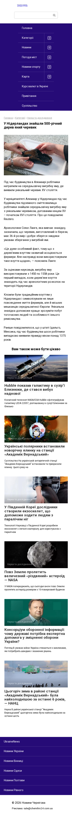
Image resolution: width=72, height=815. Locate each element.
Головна (27, 28)
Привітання (29, 95)
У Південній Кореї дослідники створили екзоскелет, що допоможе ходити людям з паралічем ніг (30, 513)
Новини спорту (31, 66)
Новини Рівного (13, 790)
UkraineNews (12, 741)
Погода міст (29, 57)
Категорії (27, 37)
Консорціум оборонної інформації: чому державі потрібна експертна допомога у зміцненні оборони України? (34, 635)
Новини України (14, 751)
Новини (26, 47)
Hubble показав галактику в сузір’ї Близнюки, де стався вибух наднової (34, 389)
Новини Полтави (14, 780)
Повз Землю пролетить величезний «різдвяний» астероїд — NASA (34, 576)
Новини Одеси (13, 770)
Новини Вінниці (13, 760)
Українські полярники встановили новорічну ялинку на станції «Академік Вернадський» (34, 450)
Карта (25, 76)
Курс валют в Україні (35, 86)
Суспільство (29, 105)
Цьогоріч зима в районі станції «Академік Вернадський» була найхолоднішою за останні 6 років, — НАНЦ (34, 697)
